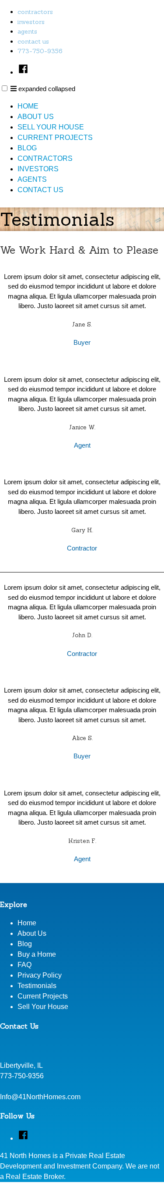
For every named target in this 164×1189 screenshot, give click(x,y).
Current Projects (55, 137)
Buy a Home (36, 954)
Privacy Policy (39, 975)
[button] (4, 88)
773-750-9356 (40, 51)
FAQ (24, 964)
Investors (31, 22)
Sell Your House (50, 127)
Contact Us (33, 41)
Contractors (35, 12)
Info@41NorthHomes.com (40, 1097)
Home (27, 106)
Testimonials (36, 985)
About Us (35, 116)
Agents (27, 31)
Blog (27, 148)
